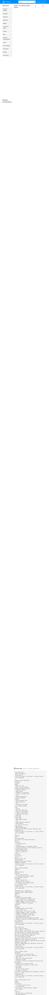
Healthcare (5, 16)
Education (5, 13)
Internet (5, 31)
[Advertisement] (7, 77)
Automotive (5, 48)
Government (6, 55)
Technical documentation (6, 38)
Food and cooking (5, 9)
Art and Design (6, 45)
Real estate (5, 20)
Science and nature (5, 27)
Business (5, 52)
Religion (5, 23)
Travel (4, 42)
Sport (4, 34)
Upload (38, 1)
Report (43, 7)
